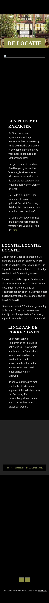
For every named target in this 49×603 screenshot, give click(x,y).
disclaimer (42, 590)
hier (15, 230)
